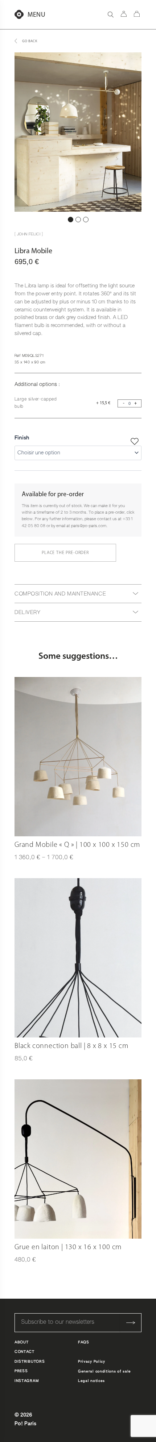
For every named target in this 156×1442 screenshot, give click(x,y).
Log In (124, 14)
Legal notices (91, 1381)
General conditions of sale (104, 1371)
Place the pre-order (65, 553)
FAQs (83, 1342)
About (22, 1342)
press (21, 1371)
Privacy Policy (91, 1361)
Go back (29, 41)
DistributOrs (30, 1361)
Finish (22, 438)
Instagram (26, 1381)
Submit (130, 1322)
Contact (24, 1352)
